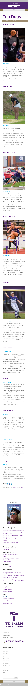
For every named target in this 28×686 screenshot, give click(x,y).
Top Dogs (5, 596)
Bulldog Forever (6, 573)
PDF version (5, 673)
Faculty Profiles (6, 658)
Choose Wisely (6, 549)
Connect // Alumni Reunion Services (10, 577)
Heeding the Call (6, 559)
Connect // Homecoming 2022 (9, 579)
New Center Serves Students (9, 544)
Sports (14, 21)
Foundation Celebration (7, 591)
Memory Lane (5, 670)
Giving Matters (5, 667)
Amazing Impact (6, 586)
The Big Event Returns (7, 533)
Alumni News (5, 651)
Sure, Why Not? (6, 556)
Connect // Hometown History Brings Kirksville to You (14, 580)
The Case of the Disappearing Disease (11, 558)
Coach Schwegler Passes (8, 598)
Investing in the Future (7, 587)
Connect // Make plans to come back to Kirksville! (13, 575)
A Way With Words (7, 561)
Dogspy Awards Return (7, 603)
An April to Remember (7, 589)
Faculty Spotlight (6, 660)
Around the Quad (6, 655)
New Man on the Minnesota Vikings (10, 554)
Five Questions (6, 663)
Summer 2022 (8, 21)
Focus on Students (6, 665)
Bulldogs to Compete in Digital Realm (10, 542)
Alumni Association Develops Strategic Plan (12, 572)
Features (4, 661)
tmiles (22, 487)
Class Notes (5, 656)
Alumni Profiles (5, 653)
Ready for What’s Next (7, 566)
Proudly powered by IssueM (6, 684)
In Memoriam (5, 668)
